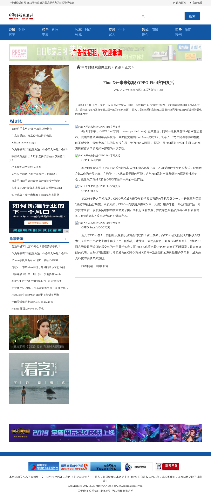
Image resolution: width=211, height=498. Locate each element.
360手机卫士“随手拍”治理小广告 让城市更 (35, 281)
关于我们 (83, 490)
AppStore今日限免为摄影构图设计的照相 (34, 294)
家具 (112, 34)
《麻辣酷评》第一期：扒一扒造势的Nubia (35, 274)
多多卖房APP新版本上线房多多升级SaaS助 (35, 187)
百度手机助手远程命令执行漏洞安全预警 (34, 180)
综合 (145, 34)
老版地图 (105, 490)
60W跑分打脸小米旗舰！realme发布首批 (34, 194)
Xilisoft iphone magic (22, 142)
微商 (188, 29)
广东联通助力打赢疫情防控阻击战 (30, 135)
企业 (121, 29)
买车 (12, 34)
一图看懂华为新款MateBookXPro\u (31, 301)
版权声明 (128, 490)
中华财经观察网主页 (96, 67)
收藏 (78, 34)
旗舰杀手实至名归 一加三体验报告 (30, 128)
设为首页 (180, 2)
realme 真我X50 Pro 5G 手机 (26, 308)
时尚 (88, 29)
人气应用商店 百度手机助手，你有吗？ (33, 174)
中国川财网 (102, 266)
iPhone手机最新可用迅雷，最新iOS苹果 (33, 260)
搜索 (192, 16)
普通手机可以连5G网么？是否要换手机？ (34, 246)
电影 (45, 34)
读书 (178, 34)
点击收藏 (197, 2)
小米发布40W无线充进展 (25, 167)
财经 (21, 29)
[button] (13, 90)
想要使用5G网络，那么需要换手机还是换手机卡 (38, 288)
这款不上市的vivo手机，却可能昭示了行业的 (37, 267)
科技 (55, 29)
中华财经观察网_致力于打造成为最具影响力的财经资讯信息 (41, 2)
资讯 (118, 67)
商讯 (155, 29)
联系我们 (94, 490)
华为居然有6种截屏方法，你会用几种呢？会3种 (38, 149)
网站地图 (117, 490)
